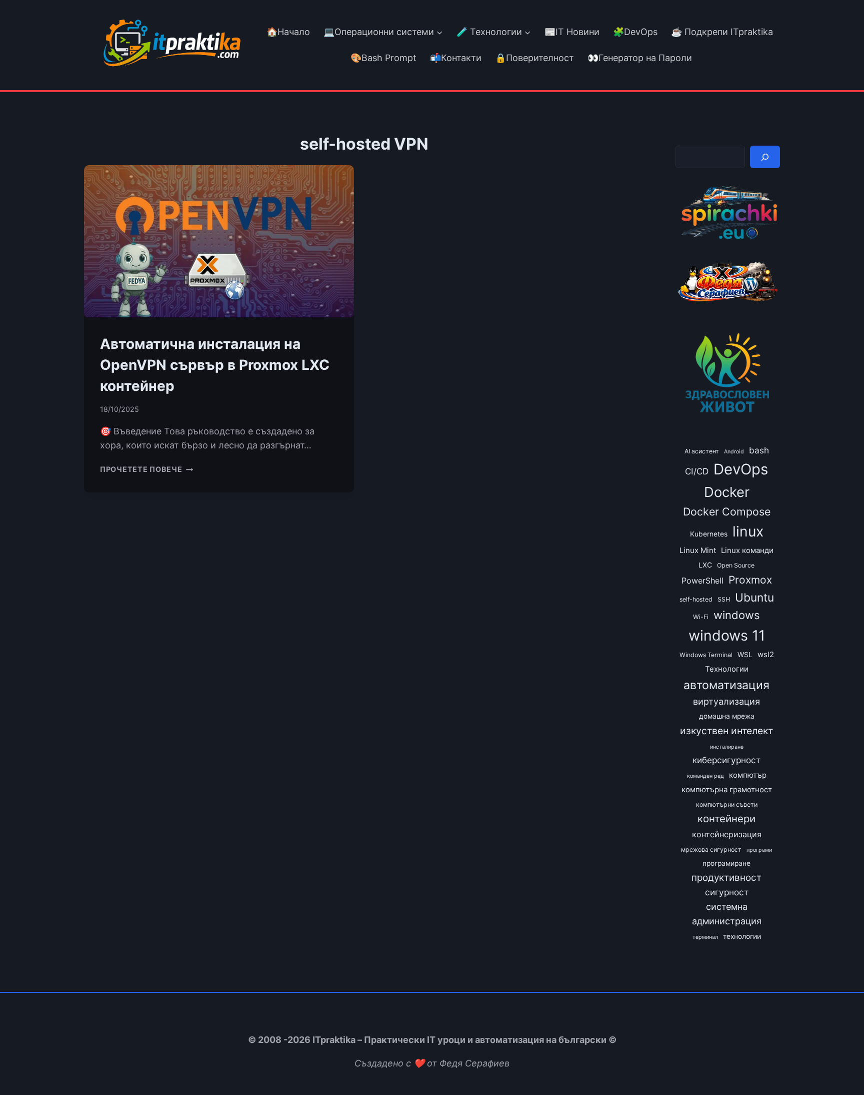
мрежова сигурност (711, 849)
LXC (705, 565)
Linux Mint (698, 550)
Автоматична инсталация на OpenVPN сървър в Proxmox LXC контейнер (215, 364)
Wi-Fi (700, 617)
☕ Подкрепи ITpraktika (722, 32)
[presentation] (219, 241)
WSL (745, 655)
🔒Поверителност (534, 58)
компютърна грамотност (727, 789)
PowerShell (703, 581)
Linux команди (747, 550)
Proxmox (750, 580)
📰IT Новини (572, 32)
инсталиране (727, 747)
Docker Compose (726, 511)
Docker (727, 491)
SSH (724, 599)
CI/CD (696, 471)
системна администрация (727, 913)
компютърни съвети (727, 804)
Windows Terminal (706, 655)
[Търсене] (765, 157)
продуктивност (727, 877)
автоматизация (727, 685)
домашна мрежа (726, 716)
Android (734, 451)
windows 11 (726, 635)
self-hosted (696, 599)
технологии (742, 936)
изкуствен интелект (726, 731)
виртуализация (726, 701)
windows (737, 615)
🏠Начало (288, 32)
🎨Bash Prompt (382, 58)
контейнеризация (727, 834)
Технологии (726, 669)
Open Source (735, 565)
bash (759, 450)
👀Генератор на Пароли (640, 58)
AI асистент (701, 451)
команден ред (705, 776)
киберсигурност (726, 760)
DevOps (741, 469)
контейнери (727, 818)
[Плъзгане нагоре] (838, 1064)
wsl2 (766, 654)
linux (748, 531)
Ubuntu (754, 597)
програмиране (726, 863)
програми (759, 850)
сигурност (726, 892)
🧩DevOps (635, 32)
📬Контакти (456, 58)
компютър (747, 775)
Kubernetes (709, 534)
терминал (705, 937)
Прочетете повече (146, 469)
